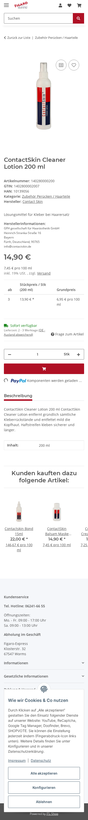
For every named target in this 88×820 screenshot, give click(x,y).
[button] (60, 5)
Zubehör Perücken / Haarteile (46, 196)
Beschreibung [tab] (18, 395)
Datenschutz (41, 760)
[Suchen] (78, 18)
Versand (44, 273)
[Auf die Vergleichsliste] (61, 65)
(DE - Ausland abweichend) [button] (24, 332)
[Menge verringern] (9, 354)
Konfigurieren (44, 787)
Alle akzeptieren (44, 773)
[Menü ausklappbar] (6, 3)
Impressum (17, 760)
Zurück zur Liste (18, 37)
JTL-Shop (52, 814)
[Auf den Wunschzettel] (73, 65)
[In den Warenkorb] (8, 53)
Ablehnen (44, 802)
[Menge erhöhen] (78, 354)
